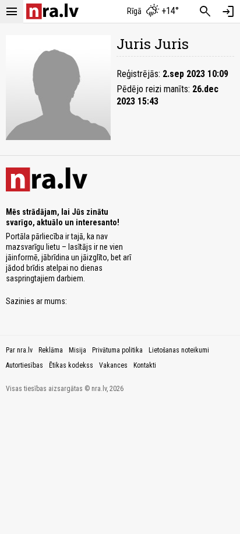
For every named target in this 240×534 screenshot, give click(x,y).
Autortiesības (24, 365)
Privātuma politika (117, 350)
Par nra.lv (19, 350)
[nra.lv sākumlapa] (52, 11)
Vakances (113, 365)
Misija (77, 350)
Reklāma (50, 350)
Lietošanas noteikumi (179, 350)
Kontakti (144, 365)
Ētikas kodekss (71, 365)
